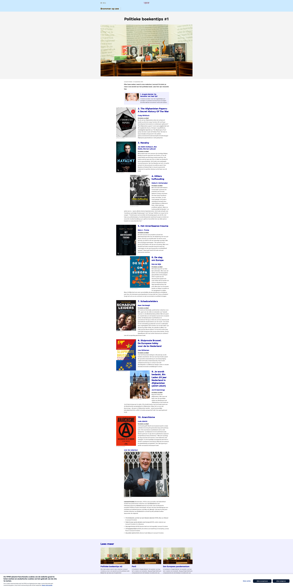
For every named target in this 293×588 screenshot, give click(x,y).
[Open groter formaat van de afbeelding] (126, 122)
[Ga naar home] (146, 3)
